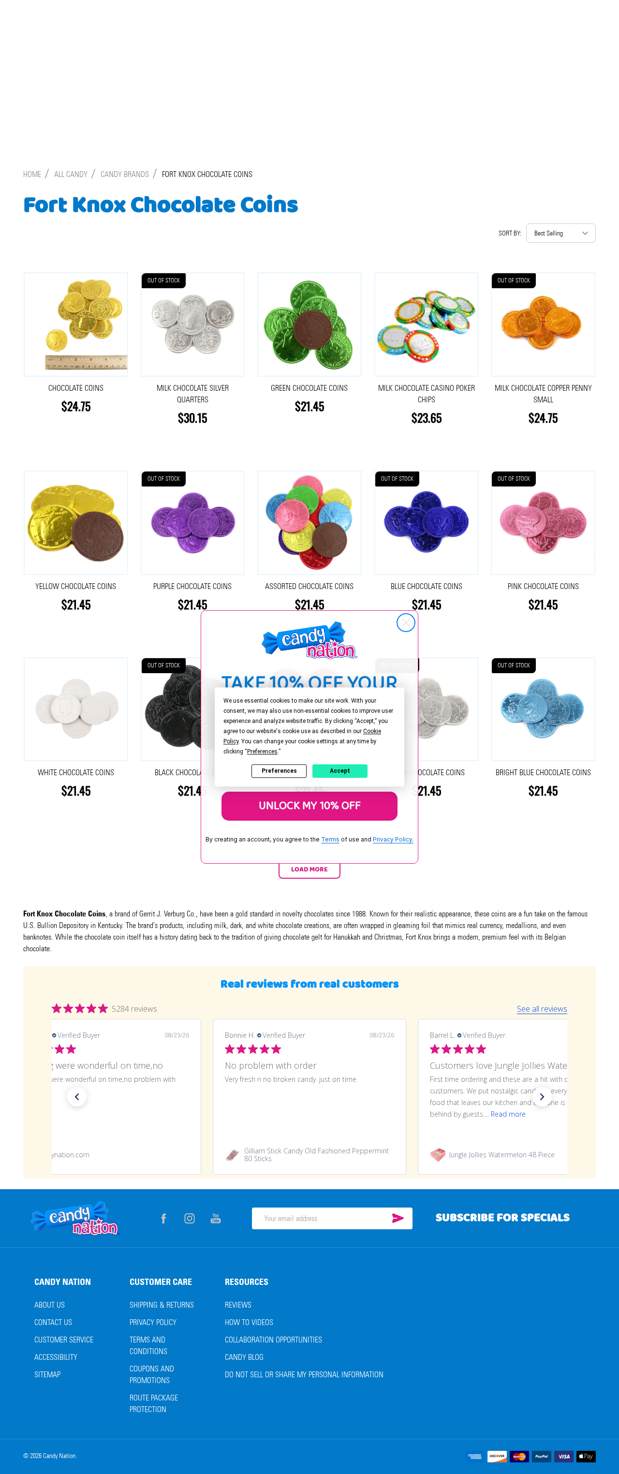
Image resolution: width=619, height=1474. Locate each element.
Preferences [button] (262, 751)
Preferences (279, 770)
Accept (340, 770)
